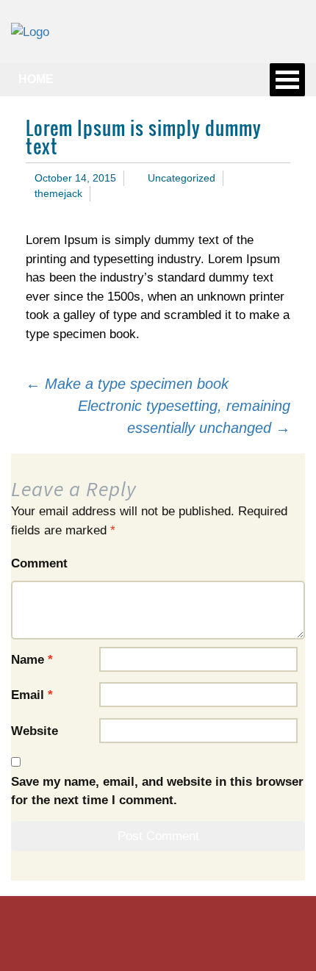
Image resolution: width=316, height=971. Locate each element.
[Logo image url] (30, 31)
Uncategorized (181, 178)
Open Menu (287, 79)
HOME (36, 79)
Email (32, 695)
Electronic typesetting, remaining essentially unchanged (184, 417)
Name (32, 660)
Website (34, 731)
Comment (39, 563)
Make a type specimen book (127, 384)
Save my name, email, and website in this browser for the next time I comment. (157, 791)
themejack (58, 193)
